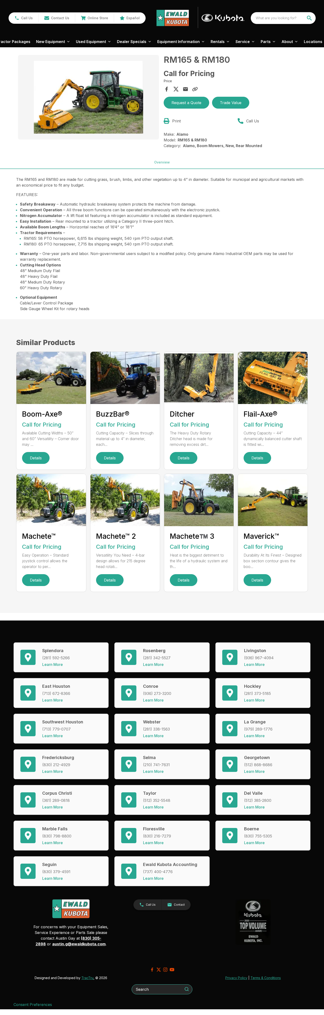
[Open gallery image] (88, 97)
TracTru (87, 978)
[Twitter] (158, 969)
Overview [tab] (162, 162)
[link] (94, 18)
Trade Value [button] (230, 102)
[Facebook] (152, 969)
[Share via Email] (185, 89)
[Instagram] (165, 969)
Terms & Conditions (265, 978)
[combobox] (283, 18)
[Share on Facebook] (166, 89)
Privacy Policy (236, 978)
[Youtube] (172, 969)
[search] (309, 18)
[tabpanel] (88, 98)
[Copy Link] (195, 89)
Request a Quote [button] (186, 102)
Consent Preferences (33, 1004)
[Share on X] (176, 89)
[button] (23, 18)
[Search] (186, 989)
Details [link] (36, 458)
